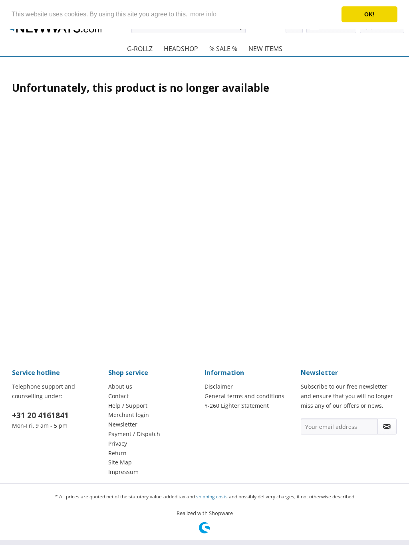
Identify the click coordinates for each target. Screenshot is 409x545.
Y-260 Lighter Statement (236, 405)
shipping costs (212, 496)
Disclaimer (218, 386)
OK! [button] (369, 14)
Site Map (120, 462)
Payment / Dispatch (134, 434)
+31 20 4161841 (40, 415)
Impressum (123, 472)
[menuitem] (139, 48)
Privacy (117, 443)
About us (120, 386)
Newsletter (122, 424)
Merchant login (128, 415)
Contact (118, 396)
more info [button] (203, 14)
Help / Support (127, 405)
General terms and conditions (244, 396)
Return (117, 453)
